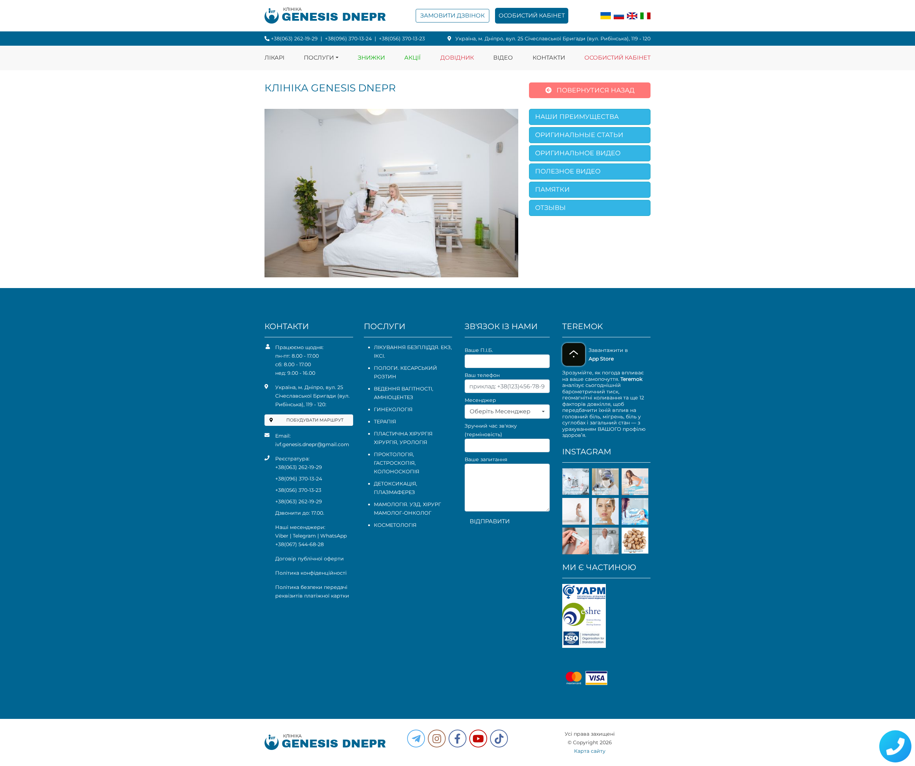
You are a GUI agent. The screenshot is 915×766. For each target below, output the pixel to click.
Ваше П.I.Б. (479, 350)
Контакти (549, 57)
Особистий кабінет (532, 15)
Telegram (304, 536)
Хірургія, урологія (400, 442)
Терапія (385, 421)
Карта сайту (589, 751)
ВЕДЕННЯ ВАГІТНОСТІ (403, 388)
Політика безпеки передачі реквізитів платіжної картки (312, 591)
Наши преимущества (577, 117)
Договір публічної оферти (309, 558)
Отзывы (550, 208)
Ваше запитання (486, 459)
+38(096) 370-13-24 (348, 38)
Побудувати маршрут (314, 420)
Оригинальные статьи (579, 135)
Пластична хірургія (403, 433)
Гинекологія (393, 409)
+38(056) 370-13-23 (402, 38)
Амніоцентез (393, 397)
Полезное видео (567, 171)
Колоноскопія (396, 471)
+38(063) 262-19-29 (294, 38)
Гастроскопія (394, 463)
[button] (457, 738)
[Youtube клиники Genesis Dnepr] (478, 738)
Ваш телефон (482, 375)
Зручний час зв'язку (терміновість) (491, 430)
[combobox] (507, 411)
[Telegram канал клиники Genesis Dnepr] (416, 738)
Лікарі (274, 57)
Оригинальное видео (577, 153)
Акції (412, 57)
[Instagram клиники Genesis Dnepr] (437, 738)
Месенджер (480, 400)
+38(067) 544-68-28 (299, 544)
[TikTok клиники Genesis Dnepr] (499, 738)
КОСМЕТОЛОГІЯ (395, 525)
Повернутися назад (594, 90)
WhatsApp (333, 536)
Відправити (490, 521)
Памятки (552, 189)
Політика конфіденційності (311, 573)
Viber (281, 536)
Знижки (371, 57)
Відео (503, 57)
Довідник (457, 57)
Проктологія (393, 454)
